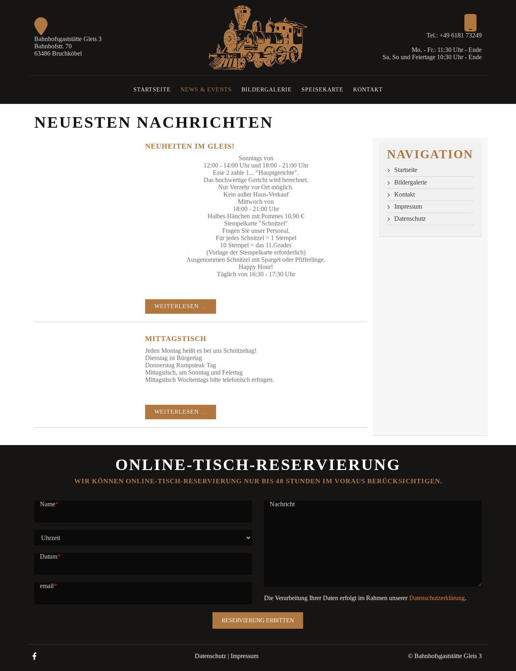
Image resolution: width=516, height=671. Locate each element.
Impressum (408, 206)
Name (49, 504)
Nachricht (282, 504)
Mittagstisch (175, 339)
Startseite (152, 90)
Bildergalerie (266, 90)
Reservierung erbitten (258, 620)
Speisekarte (322, 90)
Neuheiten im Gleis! (190, 146)
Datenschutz (410, 218)
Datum (50, 556)
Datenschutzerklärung (437, 597)
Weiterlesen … (180, 306)
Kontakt (368, 90)
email (48, 585)
